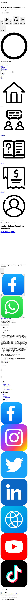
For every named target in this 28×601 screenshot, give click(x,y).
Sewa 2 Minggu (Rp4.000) (7, 319)
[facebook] (11, 423)
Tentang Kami (6, 384)
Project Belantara (6, 397)
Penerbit (2, 74)
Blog (2, 66)
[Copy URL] (23, 317)
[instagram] (14, 450)
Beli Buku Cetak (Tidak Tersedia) (9, 322)
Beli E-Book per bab (5, 325)
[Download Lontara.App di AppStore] (9, 594)
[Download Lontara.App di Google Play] (9, 593)
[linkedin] (14, 505)
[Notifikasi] (1, 77)
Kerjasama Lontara (4, 64)
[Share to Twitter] (1, 295)
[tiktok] (14, 587)
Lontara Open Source (7, 389)
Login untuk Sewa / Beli (6, 318)
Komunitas (3, 67)
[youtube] (14, 559)
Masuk (2, 78)
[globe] (14, 532)
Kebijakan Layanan (7, 385)
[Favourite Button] (1, 369)
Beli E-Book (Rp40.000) (7, 321)
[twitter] (14, 478)
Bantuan (2, 68)
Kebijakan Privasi (6, 386)
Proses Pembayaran (5, 323)
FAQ (4, 388)
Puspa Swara (7, 361)
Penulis (2, 75)
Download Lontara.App (5, 63)
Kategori (2, 73)
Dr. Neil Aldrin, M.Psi (8, 232)
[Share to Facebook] (13, 285)
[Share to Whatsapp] (12, 307)
